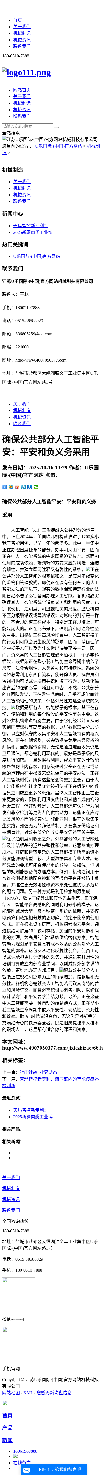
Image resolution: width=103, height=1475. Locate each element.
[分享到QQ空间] (11, 487)
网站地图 (11, 1392)
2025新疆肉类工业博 (33, 232)
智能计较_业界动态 (38, 1072)
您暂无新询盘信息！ (56, 1392)
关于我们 (22, 26)
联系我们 (22, 46)
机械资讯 (22, 40)
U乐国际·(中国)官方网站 (58, 146)
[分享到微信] (36, 487)
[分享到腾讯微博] (23, 487)
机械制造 (22, 33)
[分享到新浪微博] (17, 487)
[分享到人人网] (29, 487)
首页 (17, 20)
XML (28, 1392)
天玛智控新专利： (30, 225)
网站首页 (22, 90)
